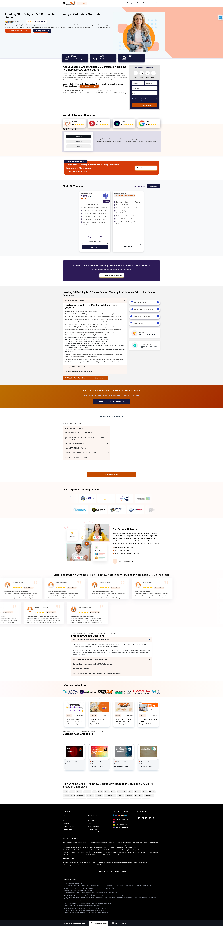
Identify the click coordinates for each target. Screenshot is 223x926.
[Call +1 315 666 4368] (220, 17)
